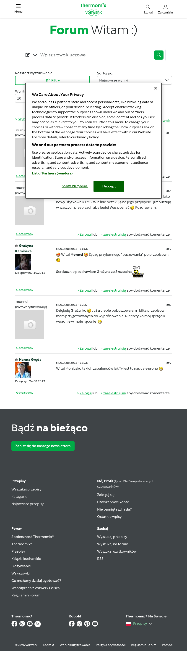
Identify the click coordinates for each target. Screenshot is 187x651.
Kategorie (19, 496)
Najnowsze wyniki (113, 80)
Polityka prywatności (110, 645)
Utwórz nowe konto (113, 502)
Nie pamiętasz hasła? (114, 509)
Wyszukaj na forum (112, 544)
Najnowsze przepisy (27, 504)
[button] (18, 9)
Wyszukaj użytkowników (117, 551)
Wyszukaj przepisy (26, 489)
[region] (93, 140)
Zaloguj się (105, 495)
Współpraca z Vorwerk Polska (35, 588)
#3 (168, 249)
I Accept (109, 186)
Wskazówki (20, 573)
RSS (100, 558)
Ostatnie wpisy (109, 516)
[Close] (156, 88)
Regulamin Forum (25, 595)
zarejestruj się (114, 234)
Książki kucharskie (26, 558)
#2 (168, 191)
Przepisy (18, 481)
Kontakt (48, 645)
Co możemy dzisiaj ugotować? (36, 580)
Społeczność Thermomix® (32, 537)
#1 (168, 133)
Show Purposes (75, 186)
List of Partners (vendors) (52, 173)
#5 (168, 363)
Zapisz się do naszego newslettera (43, 446)
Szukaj (102, 528)
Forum (16, 528)
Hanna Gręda (30, 359)
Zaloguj (86, 234)
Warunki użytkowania (75, 645)
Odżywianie (21, 566)
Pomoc (167, 645)
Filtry (55, 80)
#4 (168, 305)
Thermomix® (21, 544)
